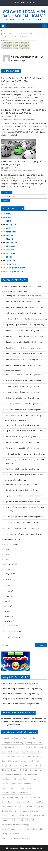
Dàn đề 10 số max (9, 806)
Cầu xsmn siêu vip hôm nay (15, 480)
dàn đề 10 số (38, 802)
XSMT (8, 221)
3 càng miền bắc (29, 738)
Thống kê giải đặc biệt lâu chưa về (15, 838)
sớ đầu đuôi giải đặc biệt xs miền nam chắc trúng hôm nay (25, 509)
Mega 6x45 (11, 231)
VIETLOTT (10, 228)
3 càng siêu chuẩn (34, 743)
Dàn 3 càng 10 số (9, 779)
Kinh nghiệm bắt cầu (12, 539)
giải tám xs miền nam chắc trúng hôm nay (23, 502)
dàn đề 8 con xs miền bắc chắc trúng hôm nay (24, 342)
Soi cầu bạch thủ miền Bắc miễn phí (16, 824)
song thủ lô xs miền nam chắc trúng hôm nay (24, 534)
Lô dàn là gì (23, 815)
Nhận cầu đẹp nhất (11, 544)
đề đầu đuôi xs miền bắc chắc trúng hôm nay (23, 380)
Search (6, 200)
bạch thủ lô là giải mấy (31, 752)
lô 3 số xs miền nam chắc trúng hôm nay (22, 522)
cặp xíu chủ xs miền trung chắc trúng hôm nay (24, 431)
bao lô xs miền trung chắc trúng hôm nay (22, 425)
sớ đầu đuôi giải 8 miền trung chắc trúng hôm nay (25, 454)
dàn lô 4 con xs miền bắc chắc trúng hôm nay (24, 359)
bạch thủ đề (34, 761)
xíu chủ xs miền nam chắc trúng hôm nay (22, 528)
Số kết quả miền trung (15, 267)
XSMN (8, 217)
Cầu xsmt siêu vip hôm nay (15, 421)
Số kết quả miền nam (15, 271)
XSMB (8, 213)
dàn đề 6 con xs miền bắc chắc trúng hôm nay (24, 336)
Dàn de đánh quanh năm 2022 (14, 797)
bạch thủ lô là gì (8, 756)
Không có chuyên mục (29, 811)
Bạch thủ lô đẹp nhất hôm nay (14, 761)
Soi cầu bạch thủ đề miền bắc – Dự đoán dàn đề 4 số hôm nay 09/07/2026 (23, 111)
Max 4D (9, 239)
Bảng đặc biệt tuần (9, 770)
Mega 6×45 (10, 573)
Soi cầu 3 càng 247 (26, 820)
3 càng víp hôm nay (10, 747)
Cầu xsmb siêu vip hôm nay (15, 291)
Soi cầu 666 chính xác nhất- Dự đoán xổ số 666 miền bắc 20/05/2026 (22, 80)
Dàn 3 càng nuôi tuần (27, 779)
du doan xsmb (31, 774)
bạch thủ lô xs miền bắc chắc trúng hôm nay (23, 313)
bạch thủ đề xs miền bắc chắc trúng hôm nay (23, 301)
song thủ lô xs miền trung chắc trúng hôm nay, (24, 475)
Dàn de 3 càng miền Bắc (21, 784)
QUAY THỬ (11, 260)
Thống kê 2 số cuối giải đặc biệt (31, 829)
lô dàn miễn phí (38, 815)
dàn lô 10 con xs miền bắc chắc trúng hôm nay (24, 354)
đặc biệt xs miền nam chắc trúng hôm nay (22, 490)
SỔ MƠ (9, 257)
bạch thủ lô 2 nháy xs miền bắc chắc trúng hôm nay (26, 319)
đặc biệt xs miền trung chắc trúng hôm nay (23, 436)
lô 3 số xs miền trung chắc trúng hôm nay (22, 448)
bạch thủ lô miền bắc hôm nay (30, 756)
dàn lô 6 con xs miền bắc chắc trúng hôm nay (24, 365)
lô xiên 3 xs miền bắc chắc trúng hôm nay (22, 392)
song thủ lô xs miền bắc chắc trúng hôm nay (23, 415)
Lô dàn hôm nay (8, 815)
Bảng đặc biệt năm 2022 (29, 765)
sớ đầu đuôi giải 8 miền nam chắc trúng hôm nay (25, 516)
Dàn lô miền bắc (23, 802)
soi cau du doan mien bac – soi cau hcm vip (24, 13)
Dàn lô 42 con (8, 802)
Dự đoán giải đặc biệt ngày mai (31, 806)
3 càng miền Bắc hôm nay (12, 743)
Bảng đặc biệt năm (9, 765)
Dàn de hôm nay (9, 793)
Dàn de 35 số (26, 788)
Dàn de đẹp (35, 797)
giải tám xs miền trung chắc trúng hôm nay (23, 442)
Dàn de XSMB (24, 793)
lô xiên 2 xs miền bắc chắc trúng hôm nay (22, 386)
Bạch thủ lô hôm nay (10, 752)
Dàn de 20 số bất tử (10, 788)
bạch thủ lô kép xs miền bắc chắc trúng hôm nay (25, 307)
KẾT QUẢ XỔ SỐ (13, 224)
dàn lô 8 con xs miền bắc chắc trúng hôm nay (24, 375)
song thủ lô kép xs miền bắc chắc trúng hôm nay (25, 409)
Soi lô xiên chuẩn (8, 829)
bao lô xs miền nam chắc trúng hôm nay (22, 484)
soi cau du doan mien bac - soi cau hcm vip (27, 58)
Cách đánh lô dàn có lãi (12, 774)
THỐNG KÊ (10, 246)
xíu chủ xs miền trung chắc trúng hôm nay (23, 469)
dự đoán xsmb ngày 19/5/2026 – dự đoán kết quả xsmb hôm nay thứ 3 (8, 192)
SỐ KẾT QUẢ (11, 264)
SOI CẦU (10, 249)
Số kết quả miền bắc (13, 625)
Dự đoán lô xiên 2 (9, 811)
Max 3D (9, 235)
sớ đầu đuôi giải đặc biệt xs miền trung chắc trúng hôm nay (25, 461)
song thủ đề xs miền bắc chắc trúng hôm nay (23, 404)
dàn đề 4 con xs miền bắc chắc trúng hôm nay (24, 330)
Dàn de (5, 784)
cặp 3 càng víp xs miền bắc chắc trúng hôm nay (25, 325)
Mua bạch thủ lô (8, 820)
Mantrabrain (37, 848)
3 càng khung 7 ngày (10, 738)
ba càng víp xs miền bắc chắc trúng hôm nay (24, 296)
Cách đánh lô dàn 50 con (30, 770)
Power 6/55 (11, 242)
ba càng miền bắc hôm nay (33, 747)
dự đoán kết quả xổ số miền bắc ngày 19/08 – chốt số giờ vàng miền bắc (23, 163)
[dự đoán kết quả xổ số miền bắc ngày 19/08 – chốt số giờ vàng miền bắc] (24, 149)
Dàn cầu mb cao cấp (12, 371)
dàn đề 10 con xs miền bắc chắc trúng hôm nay (24, 348)
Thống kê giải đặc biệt (10, 834)
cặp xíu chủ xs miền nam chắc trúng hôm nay (24, 496)
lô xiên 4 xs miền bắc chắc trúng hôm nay (22, 398)
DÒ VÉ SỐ (10, 253)
